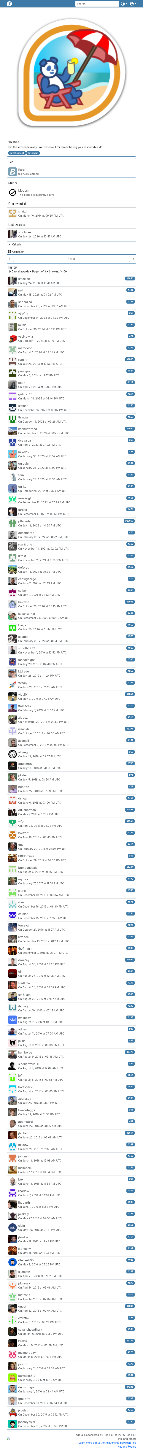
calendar (33, 153)
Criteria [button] (16, 244)
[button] (124, 3)
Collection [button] (18, 251)
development (17, 153)
